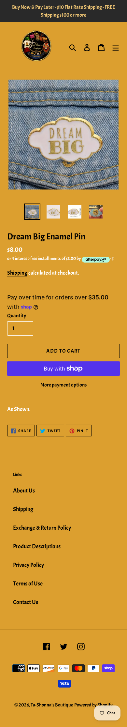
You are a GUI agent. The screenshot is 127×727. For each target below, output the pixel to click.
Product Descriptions (37, 546)
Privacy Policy (28, 565)
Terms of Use (28, 583)
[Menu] (115, 46)
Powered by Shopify (93, 705)
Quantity (16, 315)
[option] (32, 211)
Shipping (17, 272)
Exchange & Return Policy (42, 528)
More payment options (63, 385)
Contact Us (25, 602)
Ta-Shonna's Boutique (52, 705)
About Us (24, 490)
